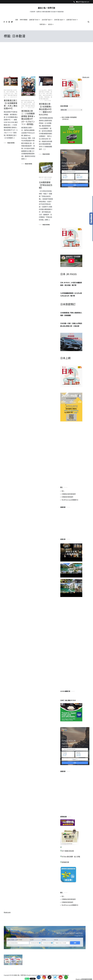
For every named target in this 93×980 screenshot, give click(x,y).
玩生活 (50, 24)
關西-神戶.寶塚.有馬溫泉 (45, 177)
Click (91, 219)
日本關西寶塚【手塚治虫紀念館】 (45, 185)
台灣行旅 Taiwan (71, 19)
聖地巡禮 (47, 97)
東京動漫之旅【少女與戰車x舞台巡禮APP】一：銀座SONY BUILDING (45, 109)
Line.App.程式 (42, 90)
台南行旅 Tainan (34, 19)
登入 (63, 491)
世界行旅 (42, 24)
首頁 (16, 19)
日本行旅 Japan (58, 19)
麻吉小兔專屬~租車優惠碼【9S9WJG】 (69, 118)
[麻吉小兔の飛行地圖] (69, 845)
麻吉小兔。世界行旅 (46, 8)
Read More (11, 143)
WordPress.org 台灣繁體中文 (70, 500)
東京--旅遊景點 (10, 92)
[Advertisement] (46, 63)
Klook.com (85, 77)
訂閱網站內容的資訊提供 (69, 494)
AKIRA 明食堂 (23, 19)
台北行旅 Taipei (46, 19)
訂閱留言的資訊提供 (67, 497)
